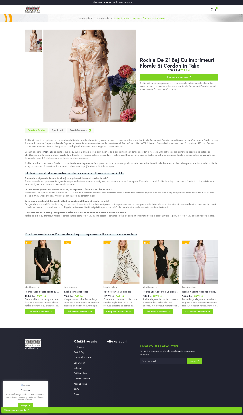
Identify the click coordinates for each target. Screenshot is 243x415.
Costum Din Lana (82, 378)
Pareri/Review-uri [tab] (80, 130)
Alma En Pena (80, 383)
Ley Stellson (79, 362)
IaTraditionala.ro (85, 18)
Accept (24, 405)
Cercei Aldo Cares (83, 357)
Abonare (193, 361)
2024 (76, 389)
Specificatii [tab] (57, 130)
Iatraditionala (103, 18)
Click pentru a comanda (177, 77)
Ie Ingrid (78, 368)
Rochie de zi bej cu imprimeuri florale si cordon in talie (139, 18)
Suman (77, 394)
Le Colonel (79, 347)
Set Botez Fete (80, 373)
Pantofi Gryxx (80, 352)
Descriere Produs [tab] (36, 130)
